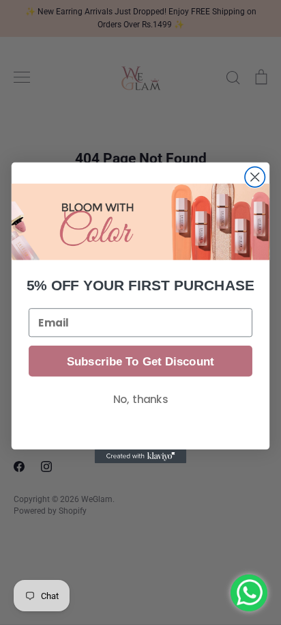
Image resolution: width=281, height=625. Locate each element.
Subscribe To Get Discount (140, 361)
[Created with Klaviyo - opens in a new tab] (141, 456)
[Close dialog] (255, 176)
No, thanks (140, 399)
